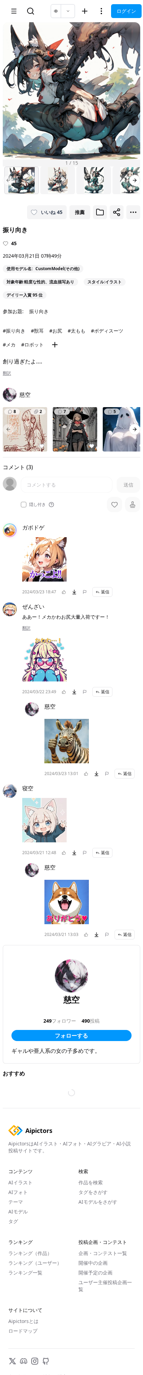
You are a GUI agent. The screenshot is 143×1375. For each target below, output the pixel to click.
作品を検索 (90, 1182)
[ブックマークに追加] (100, 212)
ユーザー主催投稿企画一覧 (105, 1285)
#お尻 (55, 330)
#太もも (76, 330)
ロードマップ (22, 1330)
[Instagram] (35, 1361)
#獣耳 (37, 330)
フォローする (71, 1035)
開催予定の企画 (95, 1272)
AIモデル (18, 1211)
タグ (13, 1221)
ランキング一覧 (25, 1272)
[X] (12, 1361)
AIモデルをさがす (97, 1201)
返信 (105, 592)
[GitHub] (46, 1361)
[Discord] (23, 1361)
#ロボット (32, 344)
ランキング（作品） (30, 1253)
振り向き (39, 311)
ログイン (126, 11)
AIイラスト (20, 1182)
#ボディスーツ (107, 330)
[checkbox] (23, 504)
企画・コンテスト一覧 (102, 1253)
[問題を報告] (85, 592)
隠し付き (37, 504)
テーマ (15, 1201)
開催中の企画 (93, 1263)
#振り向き (14, 330)
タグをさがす (93, 1192)
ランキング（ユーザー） (35, 1263)
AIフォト (18, 1192)
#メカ (9, 344)
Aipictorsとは (23, 1321)
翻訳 (7, 373)
